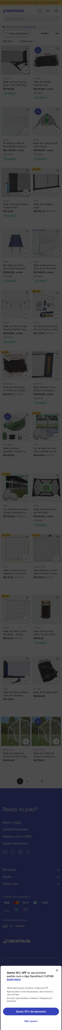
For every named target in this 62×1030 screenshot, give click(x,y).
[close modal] (57, 970)
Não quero (30, 1021)
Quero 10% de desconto (31, 1011)
